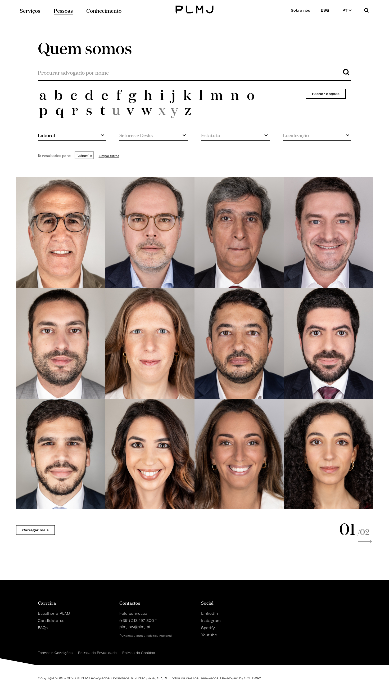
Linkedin (209, 613)
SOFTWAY (252, 678)
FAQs (43, 627)
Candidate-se (51, 620)
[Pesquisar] (366, 10)
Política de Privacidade (97, 653)
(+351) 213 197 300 (136, 620)
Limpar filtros (109, 156)
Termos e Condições (55, 653)
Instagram (211, 620)
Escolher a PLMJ (54, 613)
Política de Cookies (138, 653)
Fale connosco (133, 613)
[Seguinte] (364, 542)
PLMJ (194, 9)
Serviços (30, 10)
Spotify (208, 627)
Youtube (209, 634)
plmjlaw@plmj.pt (135, 626)
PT (345, 10)
